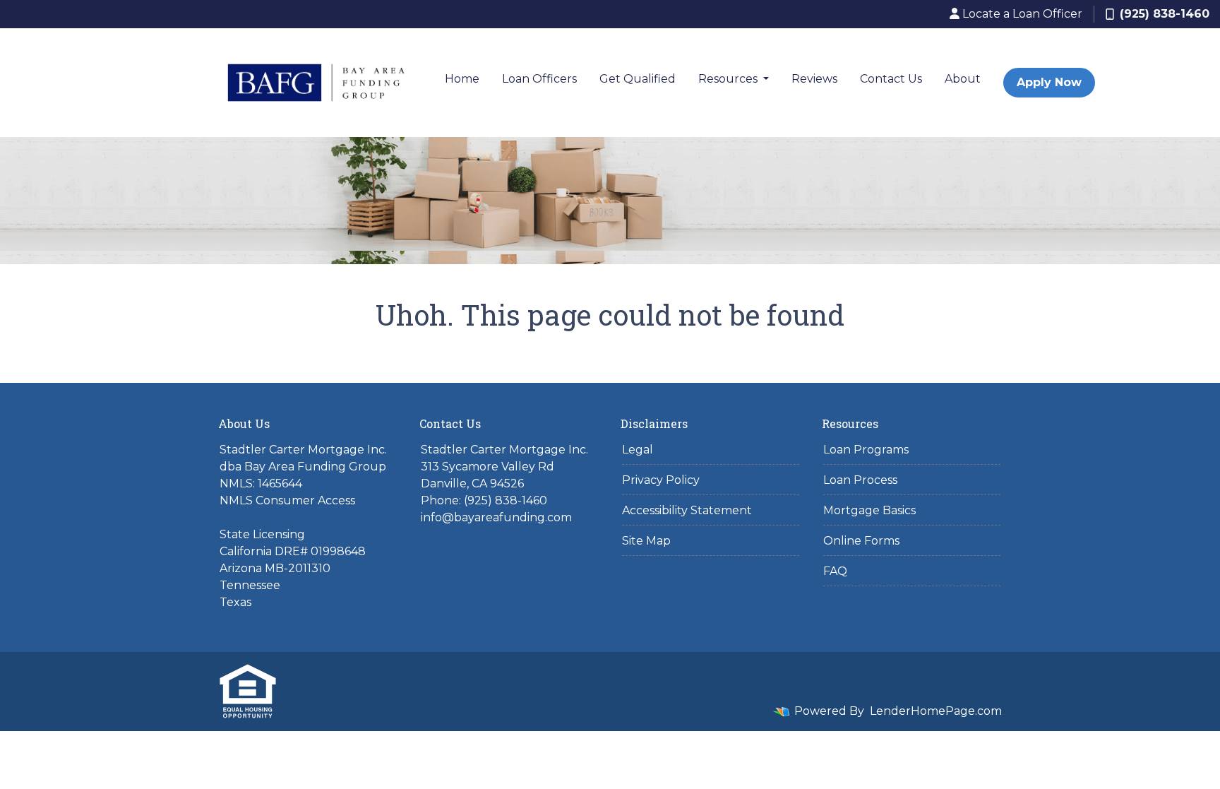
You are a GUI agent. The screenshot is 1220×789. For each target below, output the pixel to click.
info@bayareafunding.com (496, 517)
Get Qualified (637, 78)
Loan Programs (866, 449)
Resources (729, 78)
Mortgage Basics (869, 510)
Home (462, 78)
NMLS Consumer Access (287, 500)
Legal (637, 449)
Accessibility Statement (687, 510)
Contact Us (891, 78)
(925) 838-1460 (1164, 13)
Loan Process (860, 480)
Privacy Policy (661, 480)
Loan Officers (539, 78)
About (963, 78)
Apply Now (1049, 82)
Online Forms (861, 540)
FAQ (835, 571)
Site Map (646, 540)
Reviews (814, 78)
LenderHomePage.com (936, 711)
